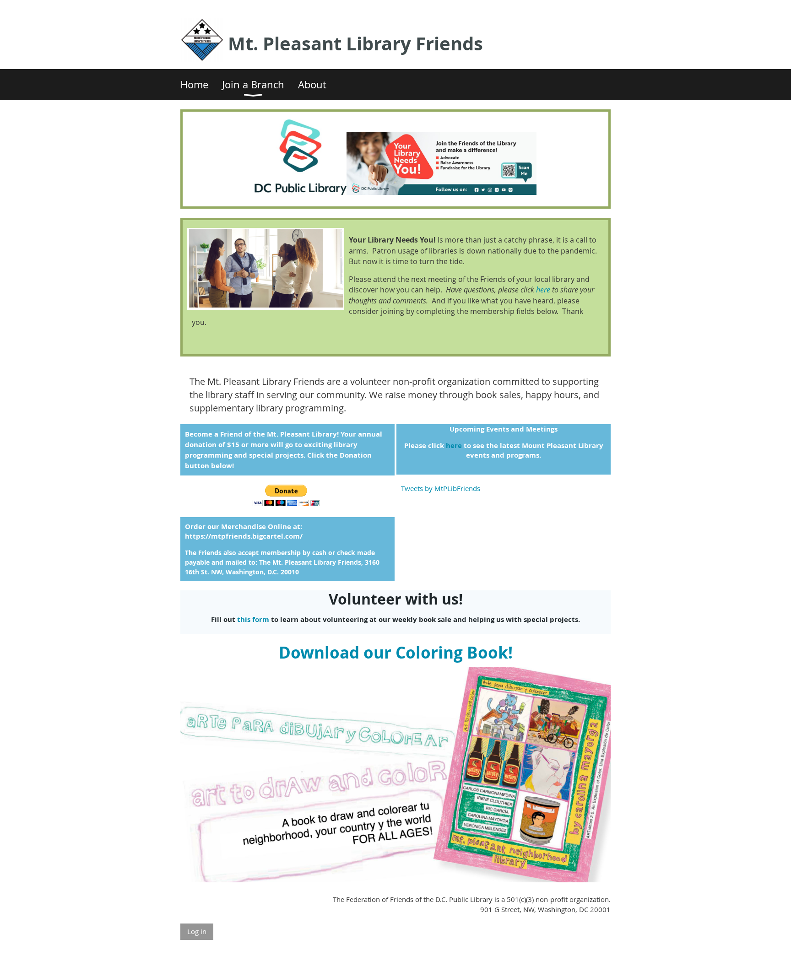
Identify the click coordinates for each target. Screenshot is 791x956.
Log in (196, 931)
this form (253, 619)
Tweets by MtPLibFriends (440, 488)
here (543, 290)
